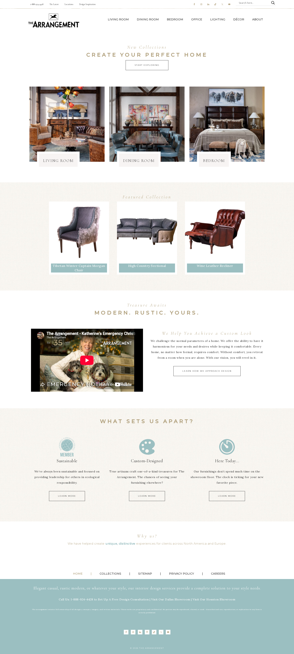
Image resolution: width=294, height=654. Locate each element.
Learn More (67, 496)
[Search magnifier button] (273, 3)
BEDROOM (214, 160)
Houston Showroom (220, 599)
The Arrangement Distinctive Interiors (53, 21)
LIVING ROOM (58, 160)
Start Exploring (147, 65)
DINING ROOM (139, 160)
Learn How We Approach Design (207, 371)
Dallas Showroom (177, 599)
